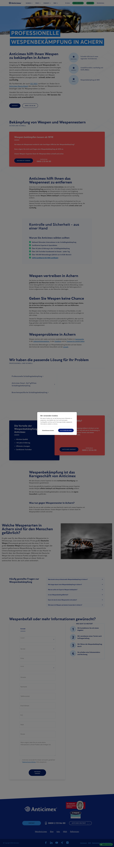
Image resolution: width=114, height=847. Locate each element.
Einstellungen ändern (48, 430)
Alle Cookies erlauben (66, 430)
